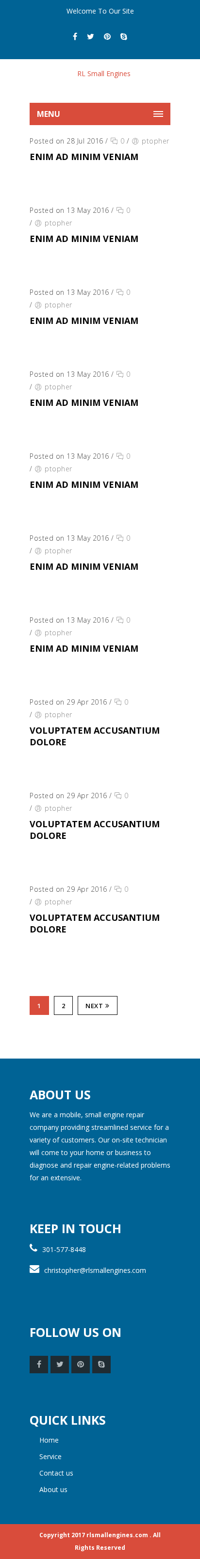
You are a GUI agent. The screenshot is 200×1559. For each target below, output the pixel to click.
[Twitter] (90, 36)
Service (50, 1456)
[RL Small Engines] (100, 81)
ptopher (155, 140)
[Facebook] (75, 36)
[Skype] (124, 36)
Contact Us (56, 1473)
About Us (53, 1489)
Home (49, 1440)
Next (94, 1005)
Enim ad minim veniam (84, 156)
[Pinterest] (107, 36)
